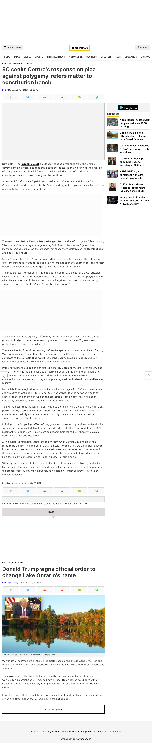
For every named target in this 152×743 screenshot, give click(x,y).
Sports (39, 57)
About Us (36, 731)
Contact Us (100, 731)
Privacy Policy (51, 731)
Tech (118, 57)
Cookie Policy (68, 731)
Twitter (84, 503)
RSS (90, 731)
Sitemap (82, 731)
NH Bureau (6, 583)
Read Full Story (53, 709)
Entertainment (56, 57)
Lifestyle (106, 57)
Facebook (58, 503)
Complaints (114, 731)
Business (91, 57)
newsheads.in (83, 738)
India (17, 57)
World (27, 57)
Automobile (76, 57)
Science (145, 57)
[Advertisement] (76, 21)
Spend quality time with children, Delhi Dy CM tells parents (3, 375)
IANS (4, 90)
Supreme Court (30, 163)
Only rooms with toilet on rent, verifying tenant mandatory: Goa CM (148, 375)
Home (7, 57)
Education (131, 57)
